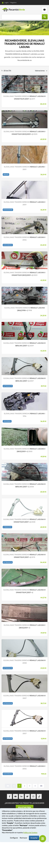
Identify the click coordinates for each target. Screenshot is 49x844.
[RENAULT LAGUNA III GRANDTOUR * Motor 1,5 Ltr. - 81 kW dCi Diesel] (24, 507)
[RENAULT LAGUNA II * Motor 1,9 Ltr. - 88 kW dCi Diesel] (24, 260)
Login (6, 2)
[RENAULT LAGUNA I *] (24, 155)
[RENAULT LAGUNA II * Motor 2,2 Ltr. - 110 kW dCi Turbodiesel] (24, 119)
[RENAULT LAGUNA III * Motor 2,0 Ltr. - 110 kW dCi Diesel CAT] (24, 472)
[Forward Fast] (41, 786)
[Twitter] (27, 796)
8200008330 (7, 210)
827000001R (7, 386)
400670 (6, 174)
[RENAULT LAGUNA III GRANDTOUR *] (24, 578)
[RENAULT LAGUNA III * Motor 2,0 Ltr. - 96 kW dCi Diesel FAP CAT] (24, 331)
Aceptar (34, 838)
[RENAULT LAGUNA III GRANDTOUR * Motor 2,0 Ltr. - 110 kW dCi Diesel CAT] (24, 84)
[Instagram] (33, 796)
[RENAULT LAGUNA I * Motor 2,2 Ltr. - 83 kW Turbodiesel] (24, 296)
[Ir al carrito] (44, 9)
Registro (13, 2)
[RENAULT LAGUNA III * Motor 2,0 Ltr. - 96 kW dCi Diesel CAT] (24, 366)
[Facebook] (9, 796)
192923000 (7, 421)
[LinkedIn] (21, 796)
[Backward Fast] (8, 786)
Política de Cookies (30, 833)
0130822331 (7, 527)
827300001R (7, 562)
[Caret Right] (35, 786)
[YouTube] (15, 796)
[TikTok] (39, 796)
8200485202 (7, 245)
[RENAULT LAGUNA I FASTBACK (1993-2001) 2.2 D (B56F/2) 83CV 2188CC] (24, 401)
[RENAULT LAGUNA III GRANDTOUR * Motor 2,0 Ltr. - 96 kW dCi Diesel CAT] (24, 542)
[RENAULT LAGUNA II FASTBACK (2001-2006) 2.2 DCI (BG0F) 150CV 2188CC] (24, 190)
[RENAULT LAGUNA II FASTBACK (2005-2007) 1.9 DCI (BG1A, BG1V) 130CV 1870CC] (24, 225)
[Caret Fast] (14, 786)
